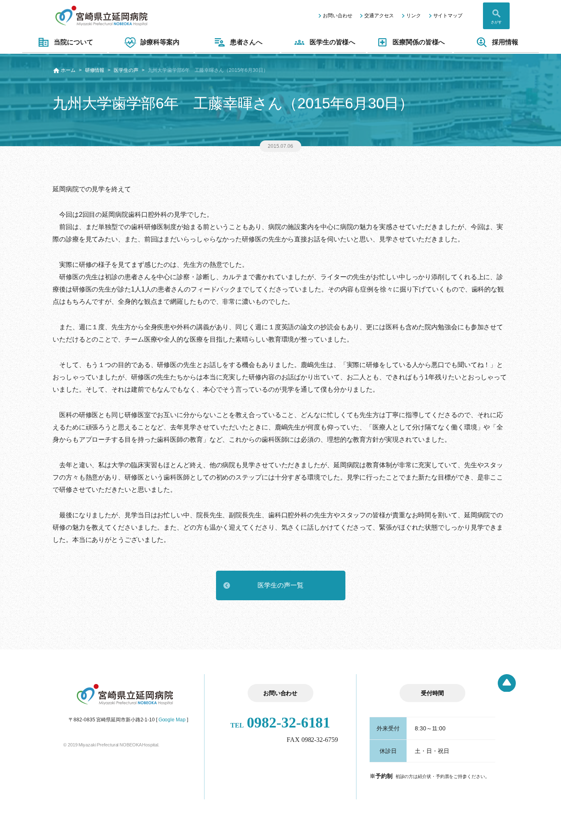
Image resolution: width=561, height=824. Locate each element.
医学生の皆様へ (332, 42)
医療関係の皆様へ (419, 42)
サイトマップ (447, 15)
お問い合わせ (337, 15)
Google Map (172, 720)
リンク (413, 15)
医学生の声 (126, 70)
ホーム (68, 70)
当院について (73, 42)
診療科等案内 (159, 42)
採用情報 (505, 42)
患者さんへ (246, 42)
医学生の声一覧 (280, 585)
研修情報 (95, 70)
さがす (496, 22)
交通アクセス (378, 15)
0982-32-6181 (280, 722)
